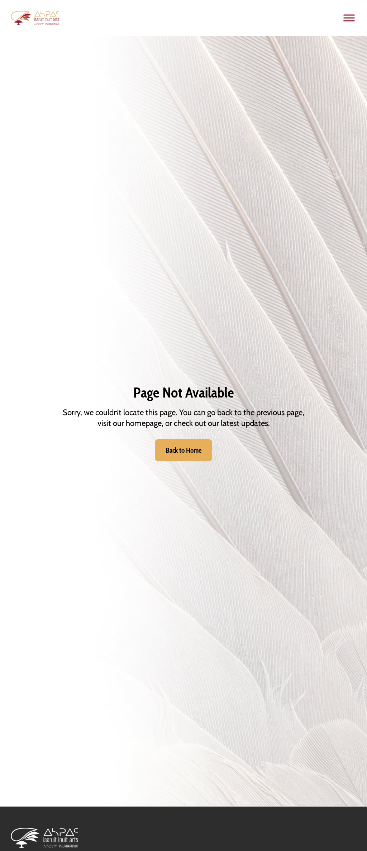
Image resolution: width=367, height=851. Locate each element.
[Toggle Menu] (349, 17)
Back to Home (184, 450)
